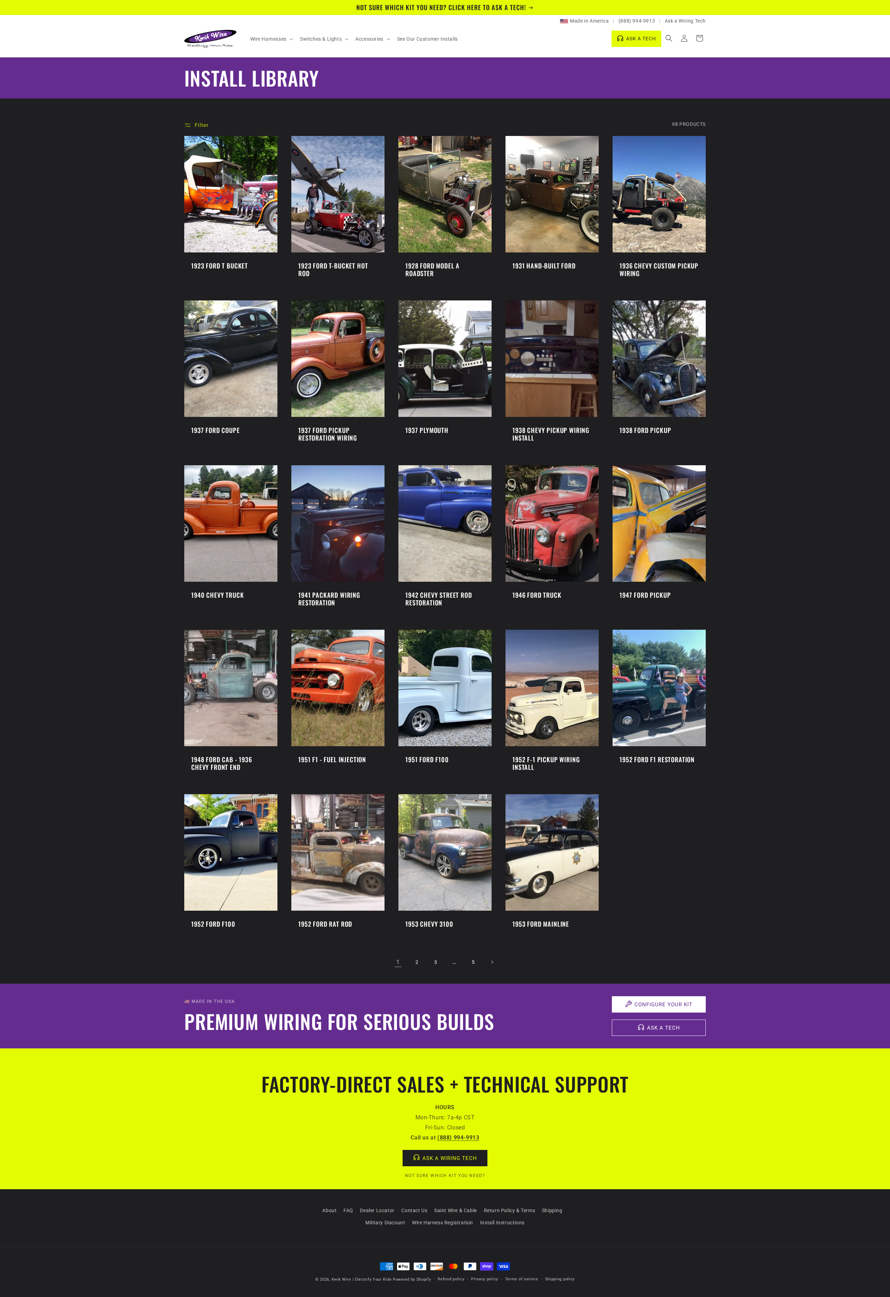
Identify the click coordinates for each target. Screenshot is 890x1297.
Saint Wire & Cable (455, 1210)
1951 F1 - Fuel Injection (332, 759)
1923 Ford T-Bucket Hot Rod (333, 269)
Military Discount (385, 1222)
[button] (271, 39)
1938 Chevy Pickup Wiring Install (550, 434)
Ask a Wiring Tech (685, 21)
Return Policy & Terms (509, 1210)
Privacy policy (484, 1279)
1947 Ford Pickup (645, 595)
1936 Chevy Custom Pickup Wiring (659, 269)
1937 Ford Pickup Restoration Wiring (327, 434)
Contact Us (414, 1210)
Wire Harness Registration (442, 1222)
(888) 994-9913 (636, 21)
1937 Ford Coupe (215, 430)
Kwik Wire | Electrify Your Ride (362, 1279)
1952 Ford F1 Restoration (657, 759)
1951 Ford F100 (427, 759)
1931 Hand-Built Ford (544, 265)
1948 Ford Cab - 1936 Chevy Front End (221, 763)
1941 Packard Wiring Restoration (329, 598)
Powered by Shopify (412, 1279)
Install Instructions (502, 1222)
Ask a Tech (663, 1028)
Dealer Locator (377, 1210)
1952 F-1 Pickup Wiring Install (546, 763)
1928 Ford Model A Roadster (432, 269)
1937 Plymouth (426, 430)
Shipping (552, 1210)
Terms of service (521, 1279)
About (329, 1210)
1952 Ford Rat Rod (325, 924)
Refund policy (451, 1279)
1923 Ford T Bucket (219, 265)
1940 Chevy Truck (217, 595)
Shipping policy (560, 1279)
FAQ (348, 1210)
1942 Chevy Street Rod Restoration (438, 598)
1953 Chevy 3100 (429, 924)
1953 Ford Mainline (540, 924)
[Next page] (492, 962)
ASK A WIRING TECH (449, 1158)
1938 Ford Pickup (645, 430)
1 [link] (398, 962)
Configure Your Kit (663, 1004)
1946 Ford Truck (536, 595)
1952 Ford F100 (213, 924)
